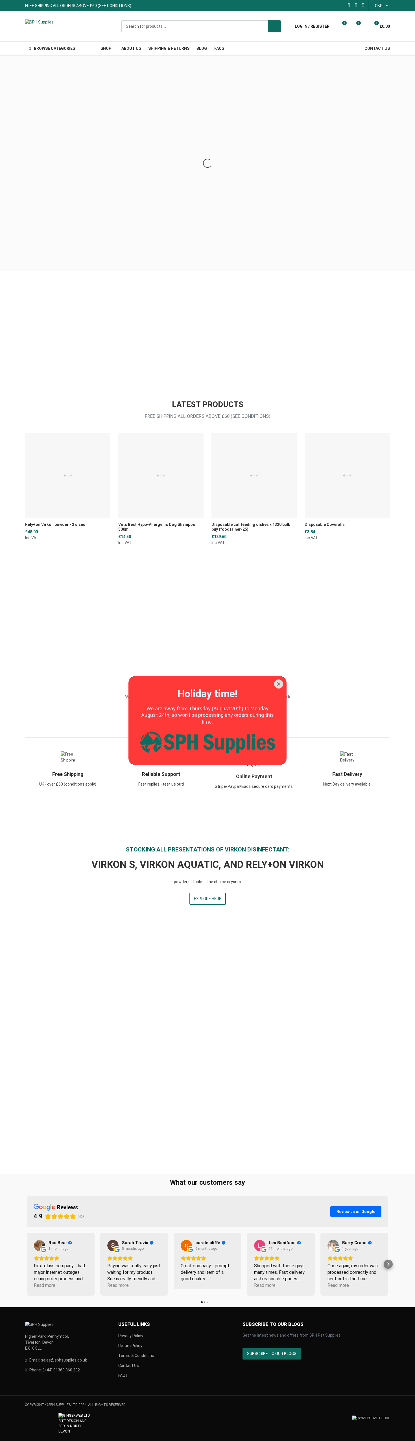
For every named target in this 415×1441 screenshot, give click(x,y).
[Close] (278, 684)
